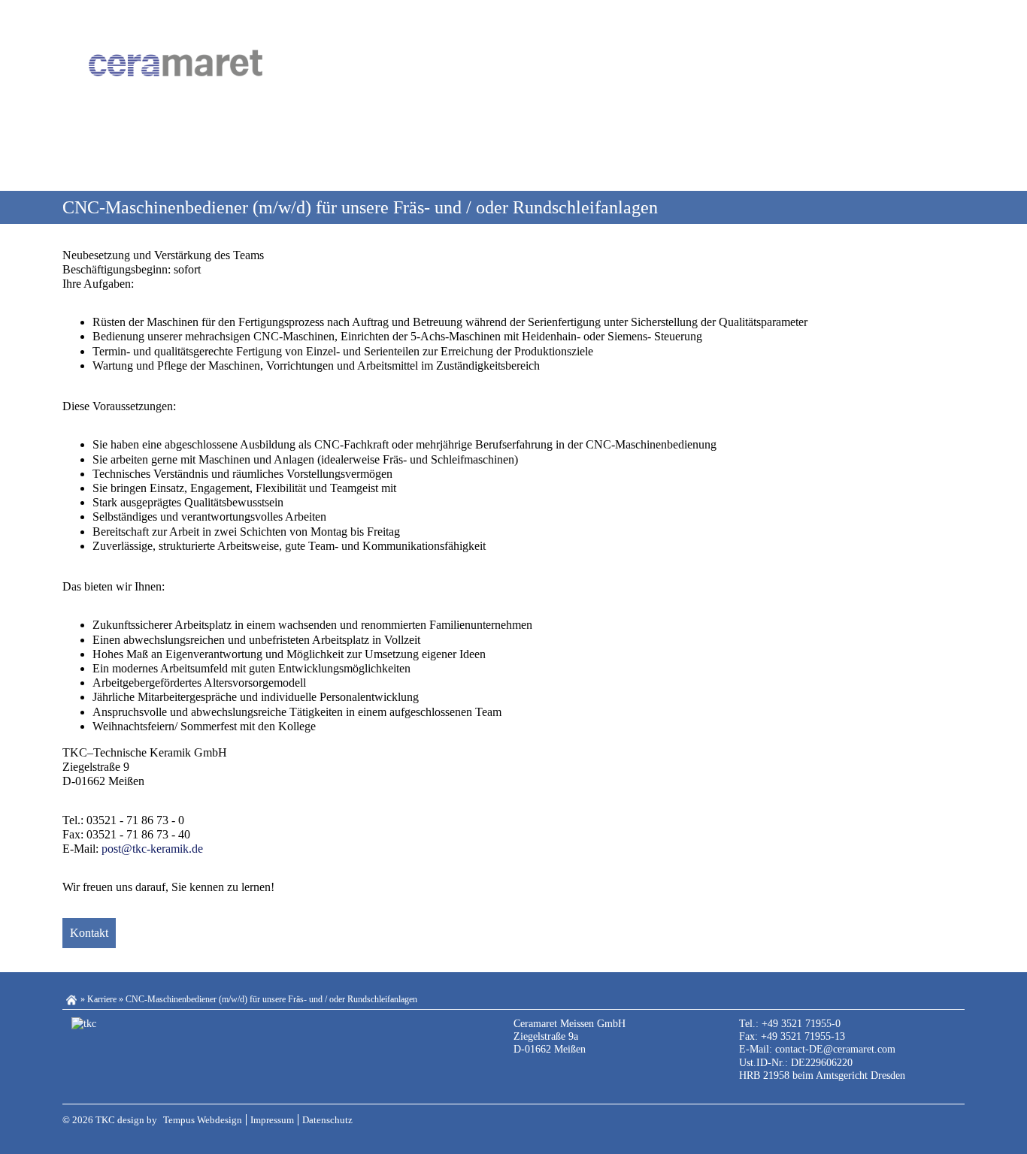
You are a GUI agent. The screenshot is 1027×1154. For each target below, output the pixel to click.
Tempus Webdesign (202, 1119)
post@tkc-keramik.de (152, 848)
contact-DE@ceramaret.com (835, 1049)
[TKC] (175, 62)
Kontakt (89, 932)
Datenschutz (327, 1119)
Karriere (102, 999)
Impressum (272, 1119)
